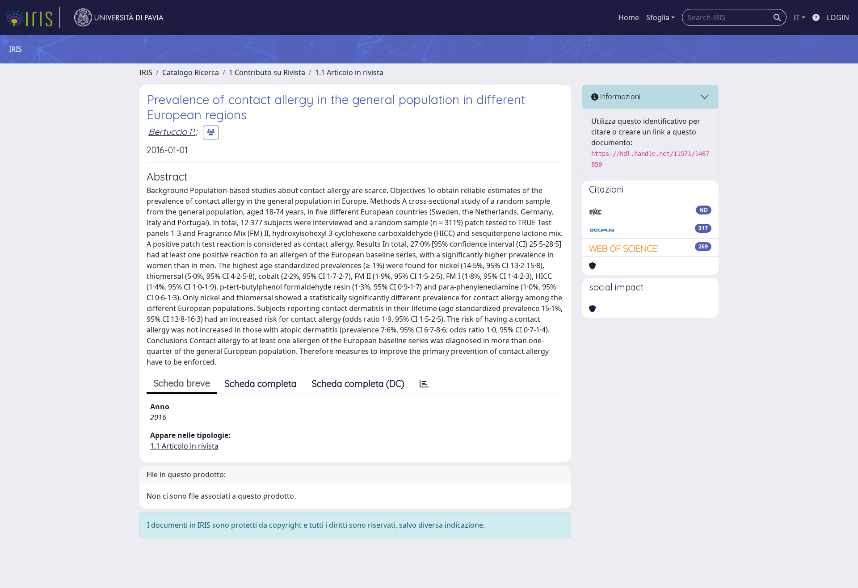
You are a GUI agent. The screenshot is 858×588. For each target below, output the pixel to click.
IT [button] (797, 17)
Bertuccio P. (171, 131)
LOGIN (838, 17)
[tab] (424, 383)
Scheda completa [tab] (261, 383)
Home (628, 17)
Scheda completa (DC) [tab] (358, 383)
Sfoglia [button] (657, 17)
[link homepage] (32, 17)
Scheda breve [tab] (182, 383)
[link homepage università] (119, 17)
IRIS (145, 72)
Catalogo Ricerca (190, 72)
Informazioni (619, 96)
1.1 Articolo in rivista (349, 72)
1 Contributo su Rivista (267, 72)
